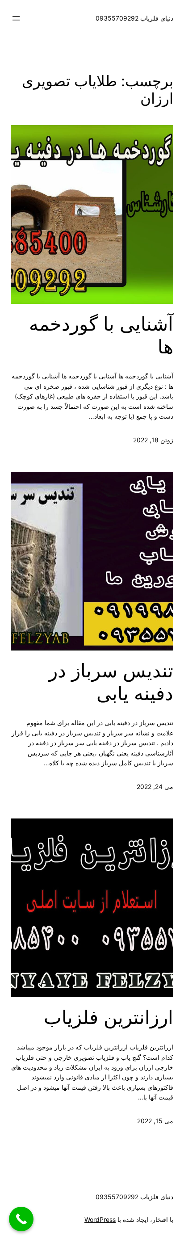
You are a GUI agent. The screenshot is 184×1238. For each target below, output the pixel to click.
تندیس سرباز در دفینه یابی (111, 681)
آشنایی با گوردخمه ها (101, 335)
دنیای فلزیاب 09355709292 (134, 18)
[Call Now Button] (21, 1219)
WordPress (100, 1219)
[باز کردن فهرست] (16, 18)
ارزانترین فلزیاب (108, 1017)
